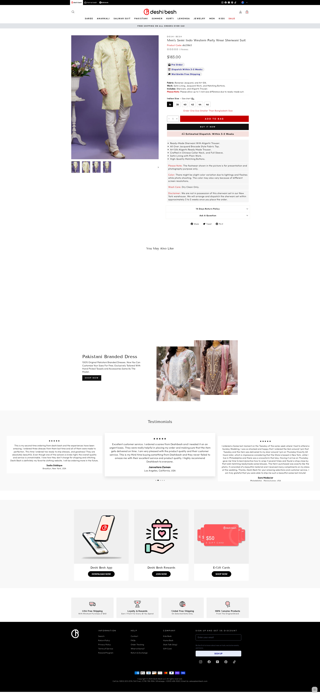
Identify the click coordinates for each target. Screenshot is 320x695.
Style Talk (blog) (170, 644)
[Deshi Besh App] (101, 536)
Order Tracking (137, 644)
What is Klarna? (138, 648)
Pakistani (141, 18)
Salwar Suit (122, 18)
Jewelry (200, 18)
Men (212, 18)
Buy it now (208, 127)
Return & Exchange (139, 653)
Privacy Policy (104, 644)
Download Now (101, 574)
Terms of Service (105, 648)
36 (170, 104)
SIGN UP (218, 653)
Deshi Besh (174, 36)
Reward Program (105, 653)
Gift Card (167, 648)
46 (207, 104)
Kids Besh (167, 636)
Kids (222, 18)
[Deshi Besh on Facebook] (209, 661)
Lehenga (184, 18)
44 (200, 104)
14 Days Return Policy (208, 209)
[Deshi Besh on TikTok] (234, 661)
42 (192, 104)
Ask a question (208, 215)
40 (185, 104)
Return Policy (104, 640)
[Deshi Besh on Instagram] (200, 661)
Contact (134, 636)
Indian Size (179, 98)
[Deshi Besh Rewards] (161, 536)
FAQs (133, 640)
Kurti (170, 18)
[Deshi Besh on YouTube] (217, 661)
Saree (89, 18)
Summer (157, 18)
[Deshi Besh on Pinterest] (225, 661)
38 (177, 104)
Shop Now (92, 378)
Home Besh (168, 640)
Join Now (161, 574)
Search (101, 636)
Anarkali (103, 18)
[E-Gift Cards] (221, 536)
